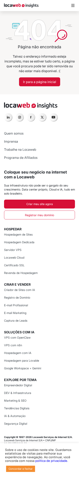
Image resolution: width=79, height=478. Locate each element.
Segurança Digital (15, 423)
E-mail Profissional (16, 305)
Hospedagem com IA (17, 353)
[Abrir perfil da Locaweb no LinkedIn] (8, 117)
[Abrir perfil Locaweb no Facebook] (31, 117)
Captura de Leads (15, 320)
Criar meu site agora (39, 204)
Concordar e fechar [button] (21, 468)
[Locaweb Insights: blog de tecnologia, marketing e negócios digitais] (21, 5)
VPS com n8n (13, 345)
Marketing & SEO (15, 400)
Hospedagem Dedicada (19, 242)
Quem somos (13, 133)
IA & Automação (15, 416)
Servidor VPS (12, 250)
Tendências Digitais (16, 408)
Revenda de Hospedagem (21, 273)
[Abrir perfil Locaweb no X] (42, 117)
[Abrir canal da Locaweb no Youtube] (53, 117)
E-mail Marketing (15, 313)
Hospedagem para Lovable (21, 360)
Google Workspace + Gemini (22, 368)
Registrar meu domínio (39, 215)
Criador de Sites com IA (19, 290)
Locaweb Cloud (14, 257)
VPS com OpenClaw (17, 337)
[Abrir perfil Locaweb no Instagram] (19, 117)
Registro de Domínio (17, 297)
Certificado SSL (14, 265)
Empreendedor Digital (18, 385)
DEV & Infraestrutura (17, 393)
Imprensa (11, 141)
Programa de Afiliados (20, 158)
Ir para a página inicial (39, 82)
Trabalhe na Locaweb (20, 149)
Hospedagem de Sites (18, 234)
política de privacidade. (51, 461)
